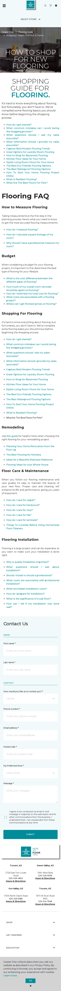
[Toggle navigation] (4, 6)
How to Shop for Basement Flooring (27, 155)
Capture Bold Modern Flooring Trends (28, 148)
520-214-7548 (45, 901)
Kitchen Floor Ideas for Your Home (26, 159)
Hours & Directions (16, 881)
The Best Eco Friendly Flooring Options (28, 165)
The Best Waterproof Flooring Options (28, 169)
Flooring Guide (25, 32)
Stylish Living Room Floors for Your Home (30, 162)
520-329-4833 (16, 878)
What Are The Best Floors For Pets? (27, 182)
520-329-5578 (45, 875)
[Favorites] (50, 6)
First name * (9, 643)
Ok (30, 980)
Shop (9, 922)
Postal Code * (10, 747)
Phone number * (11, 709)
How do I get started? (19, 124)
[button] (45, 6)
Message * (8, 783)
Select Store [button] (28, 19)
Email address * (11, 728)
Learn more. (10, 975)
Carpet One (8, 32)
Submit (30, 834)
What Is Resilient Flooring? (21, 179)
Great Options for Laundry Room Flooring (30, 152)
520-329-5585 (16, 898)
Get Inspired (14, 935)
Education (12, 947)
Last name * (9, 662)
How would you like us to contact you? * (23, 691)
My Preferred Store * (13, 766)
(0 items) (56, 6)
